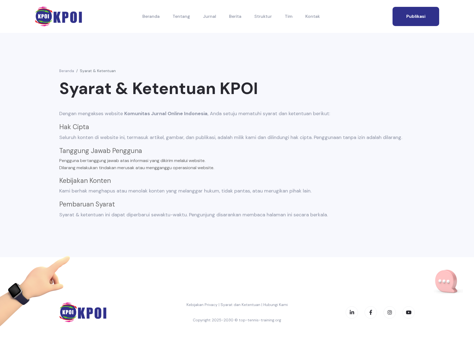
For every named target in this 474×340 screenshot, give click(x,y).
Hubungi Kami (275, 304)
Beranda (151, 16)
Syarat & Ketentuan (98, 70)
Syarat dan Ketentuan (240, 304)
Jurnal (209, 16)
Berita (235, 16)
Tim (288, 16)
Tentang (181, 16)
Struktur (263, 16)
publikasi (415, 16)
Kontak (312, 16)
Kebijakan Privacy (202, 304)
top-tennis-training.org (260, 320)
